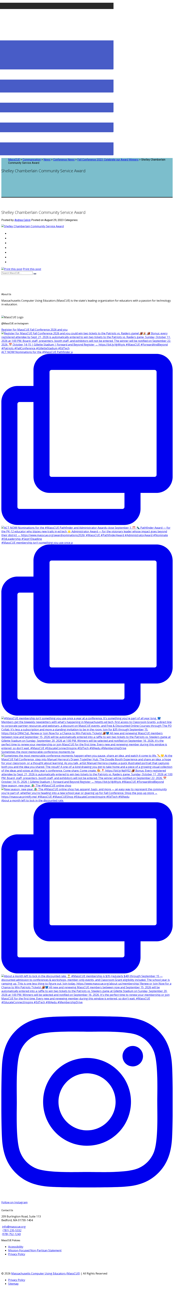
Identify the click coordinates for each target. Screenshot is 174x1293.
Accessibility (15, 1247)
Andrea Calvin (22, 220)
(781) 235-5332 (12, 1230)
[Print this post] (11, 269)
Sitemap (13, 1284)
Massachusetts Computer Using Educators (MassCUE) (45, 1273)
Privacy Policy (16, 1254)
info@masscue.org (14, 1227)
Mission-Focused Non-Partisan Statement (35, 1250)
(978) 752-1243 (11, 1234)
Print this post (32, 269)
